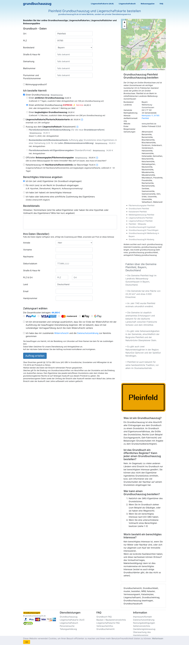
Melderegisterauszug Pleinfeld (141, 215)
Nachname (28, 256)
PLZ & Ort (28, 277)
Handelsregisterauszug (144, 629)
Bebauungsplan (148, 4)
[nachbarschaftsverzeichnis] (97, 164)
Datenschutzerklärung (87, 333)
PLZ (25, 40)
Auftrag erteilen (34, 355)
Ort (24, 33)
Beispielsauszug (56, 95)
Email (25, 291)
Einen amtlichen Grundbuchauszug (60, 105)
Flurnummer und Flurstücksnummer (32, 77)
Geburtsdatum (30, 263)
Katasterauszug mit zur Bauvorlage (60, 164)
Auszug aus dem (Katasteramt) (51, 126)
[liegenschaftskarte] (82, 119)
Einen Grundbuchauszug (44, 94)
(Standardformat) (71, 150)
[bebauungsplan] (97, 157)
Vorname (27, 249)
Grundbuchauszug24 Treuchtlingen (143, 230)
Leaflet (143, 69)
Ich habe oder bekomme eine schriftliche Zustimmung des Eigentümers (60, 196)
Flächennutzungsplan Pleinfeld (141, 205)
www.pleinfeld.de (149, 123)
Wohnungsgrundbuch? (36, 84)
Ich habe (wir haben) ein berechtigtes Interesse (48, 192)
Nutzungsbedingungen (144, 623)
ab (53, 119)
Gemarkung (28, 61)
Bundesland (28, 47)
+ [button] (124, 22)
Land (25, 284)
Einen (50, 97)
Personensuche (67, 626)
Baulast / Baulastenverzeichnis (111, 619)
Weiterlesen (157, 638)
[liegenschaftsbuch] (77, 126)
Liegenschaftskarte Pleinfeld (141, 218)
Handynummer (30, 298)
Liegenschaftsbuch (127, 4)
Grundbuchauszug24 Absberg (141, 239)
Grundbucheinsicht (105, 629)
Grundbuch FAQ (104, 616)
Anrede (26, 242)
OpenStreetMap (152, 69)
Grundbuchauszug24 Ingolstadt (142, 227)
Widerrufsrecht (61, 333)
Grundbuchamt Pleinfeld (139, 208)
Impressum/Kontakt (142, 616)
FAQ (161, 4)
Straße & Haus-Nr (31, 54)
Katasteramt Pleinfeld (138, 211)
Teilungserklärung (68, 629)
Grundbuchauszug (68, 616)
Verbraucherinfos (104, 626)
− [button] (124, 26)
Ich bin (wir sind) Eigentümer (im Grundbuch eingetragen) (54, 181)
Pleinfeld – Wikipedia (137, 224)
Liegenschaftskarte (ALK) (102, 4)
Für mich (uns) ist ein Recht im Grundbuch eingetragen (52, 185)
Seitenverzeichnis (141, 626)
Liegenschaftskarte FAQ (108, 623)
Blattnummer (29, 68)
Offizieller (60, 157)
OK (26, 642)
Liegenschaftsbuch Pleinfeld (140, 221)
